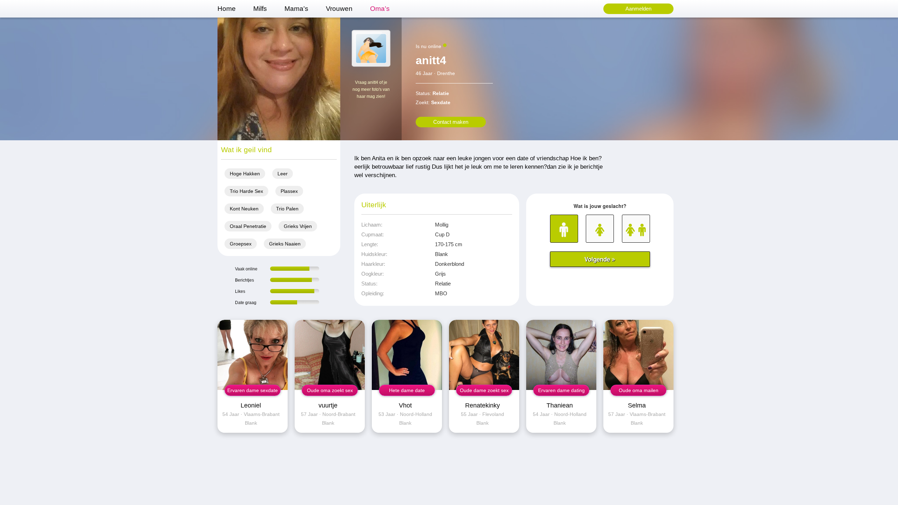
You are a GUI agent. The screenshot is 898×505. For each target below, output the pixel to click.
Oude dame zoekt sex (484, 390)
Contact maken (450, 122)
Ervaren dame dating (561, 390)
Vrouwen (339, 8)
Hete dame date (407, 390)
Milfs (260, 8)
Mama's (296, 8)
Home (226, 8)
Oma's (380, 8)
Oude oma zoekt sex (330, 390)
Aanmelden (638, 9)
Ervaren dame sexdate (252, 390)
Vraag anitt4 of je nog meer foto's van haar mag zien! (371, 89)
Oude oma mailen (638, 390)
